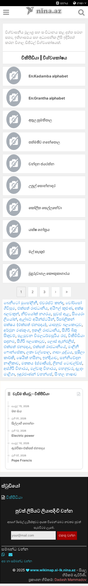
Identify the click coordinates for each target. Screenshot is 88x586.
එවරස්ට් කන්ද (51, 302)
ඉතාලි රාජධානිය (46, 330)
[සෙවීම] (81, 12)
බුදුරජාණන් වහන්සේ (34, 374)
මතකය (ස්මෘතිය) (36, 363)
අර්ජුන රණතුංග (17, 330)
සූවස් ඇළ (61, 313)
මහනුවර (65, 368)
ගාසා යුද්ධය (62, 351)
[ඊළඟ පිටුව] (55, 292)
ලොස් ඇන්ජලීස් (60, 341)
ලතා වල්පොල (38, 351)
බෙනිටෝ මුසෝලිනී (20, 302)
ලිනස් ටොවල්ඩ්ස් (67, 363)
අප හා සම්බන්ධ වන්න (16, 561)
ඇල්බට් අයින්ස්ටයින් (36, 319)
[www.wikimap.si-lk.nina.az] (44, 12)
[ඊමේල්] (10, 554)
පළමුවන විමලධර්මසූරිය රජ (42, 335)
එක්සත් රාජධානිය (32, 308)
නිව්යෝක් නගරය (36, 313)
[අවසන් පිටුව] (66, 292)
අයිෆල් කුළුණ (61, 308)
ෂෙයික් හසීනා (28, 357)
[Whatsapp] (3, 554)
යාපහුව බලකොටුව (65, 324)
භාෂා (80, 3)
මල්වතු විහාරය (43, 368)
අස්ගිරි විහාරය (16, 368)
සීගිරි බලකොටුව (31, 341)
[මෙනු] (6, 12)
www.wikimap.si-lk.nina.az (52, 570)
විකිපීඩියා (14, 497)
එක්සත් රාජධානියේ (49, 346)
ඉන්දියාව (50, 357)
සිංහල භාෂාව (66, 374)
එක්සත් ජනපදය (17, 346)
